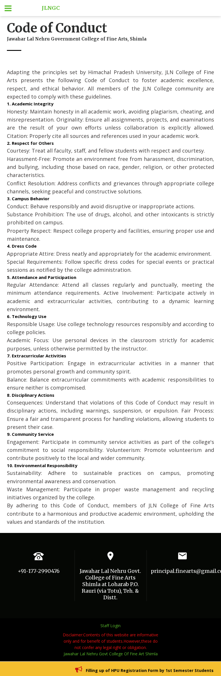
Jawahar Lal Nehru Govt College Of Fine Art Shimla (111, 653)
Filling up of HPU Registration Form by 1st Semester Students (145, 670)
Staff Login (110, 625)
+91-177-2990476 (39, 571)
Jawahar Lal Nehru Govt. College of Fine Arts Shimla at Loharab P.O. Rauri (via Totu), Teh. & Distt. (110, 584)
